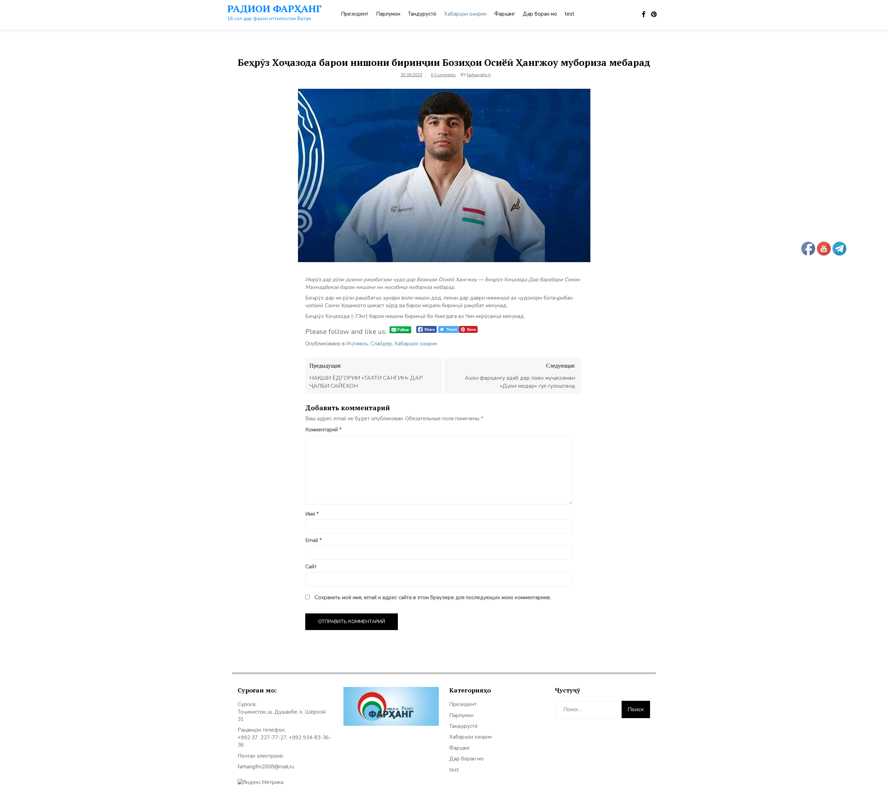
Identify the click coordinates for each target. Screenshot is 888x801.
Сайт (311, 566)
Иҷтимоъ (357, 343)
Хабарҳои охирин (465, 13)
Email (313, 540)
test (569, 13)
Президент (354, 13)
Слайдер (381, 343)
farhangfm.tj (479, 75)
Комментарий (323, 429)
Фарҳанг (504, 13)
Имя (312, 513)
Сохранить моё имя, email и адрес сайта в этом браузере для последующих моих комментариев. (433, 597)
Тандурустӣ (422, 13)
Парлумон (388, 13)
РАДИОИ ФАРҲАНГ (274, 8)
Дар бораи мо (540, 13)
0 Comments (443, 75)
